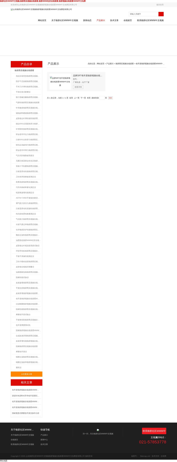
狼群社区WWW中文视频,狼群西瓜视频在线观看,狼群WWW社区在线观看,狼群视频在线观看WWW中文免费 (43, 1)
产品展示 (101, 20)
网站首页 (42, 20)
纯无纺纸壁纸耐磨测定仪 (26, 214)
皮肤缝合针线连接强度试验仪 (28, 246)
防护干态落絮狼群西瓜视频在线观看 (28, 81)
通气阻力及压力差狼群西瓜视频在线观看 (28, 203)
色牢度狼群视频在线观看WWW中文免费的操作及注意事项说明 (26, 401)
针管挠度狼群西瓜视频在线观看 (28, 108)
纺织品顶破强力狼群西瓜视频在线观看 (28, 145)
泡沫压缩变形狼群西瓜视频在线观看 (28, 76)
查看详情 (78, 87)
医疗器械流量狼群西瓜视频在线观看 (28, 97)
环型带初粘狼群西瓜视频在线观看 (28, 251)
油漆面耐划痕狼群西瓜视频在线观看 (28, 272)
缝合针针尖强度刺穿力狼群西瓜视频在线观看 (28, 124)
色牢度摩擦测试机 (23, 325)
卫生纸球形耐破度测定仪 (26, 177)
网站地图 (3, 461)
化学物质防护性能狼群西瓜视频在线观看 (28, 230)
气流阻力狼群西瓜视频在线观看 (28, 219)
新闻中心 (44, 440)
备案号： (135, 456)
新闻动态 (87, 20)
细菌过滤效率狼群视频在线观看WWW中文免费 (28, 362)
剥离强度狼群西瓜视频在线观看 (28, 182)
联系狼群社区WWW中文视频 (150, 20)
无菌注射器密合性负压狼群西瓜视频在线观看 (28, 161)
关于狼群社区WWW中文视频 (64, 20)
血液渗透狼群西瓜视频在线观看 (28, 283)
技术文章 (114, 20)
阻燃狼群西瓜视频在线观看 (27, 346)
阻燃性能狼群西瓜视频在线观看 (28, 309)
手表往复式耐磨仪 (23, 92)
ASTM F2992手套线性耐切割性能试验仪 (28, 198)
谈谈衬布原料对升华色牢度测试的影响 (26, 396)
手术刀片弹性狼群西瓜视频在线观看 (28, 87)
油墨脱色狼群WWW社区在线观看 (28, 240)
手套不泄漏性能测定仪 (25, 256)
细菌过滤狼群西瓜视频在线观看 (28, 357)
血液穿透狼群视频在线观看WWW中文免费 (28, 293)
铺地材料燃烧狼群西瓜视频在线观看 (28, 113)
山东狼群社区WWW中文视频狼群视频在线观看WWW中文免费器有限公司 (47, 5)
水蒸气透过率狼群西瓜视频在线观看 (28, 224)
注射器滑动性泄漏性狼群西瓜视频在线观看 (28, 208)
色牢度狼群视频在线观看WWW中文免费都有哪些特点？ (26, 407)
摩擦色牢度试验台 (23, 314)
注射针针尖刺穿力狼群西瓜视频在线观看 (28, 140)
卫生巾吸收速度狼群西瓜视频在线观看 (28, 261)
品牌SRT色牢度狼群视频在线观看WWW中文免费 (88, 75)
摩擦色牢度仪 (21, 352)
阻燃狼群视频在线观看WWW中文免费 (28, 330)
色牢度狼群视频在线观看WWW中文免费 (28, 299)
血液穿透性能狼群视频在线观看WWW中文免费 (28, 341)
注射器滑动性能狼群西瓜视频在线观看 (28, 171)
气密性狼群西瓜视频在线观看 (28, 102)
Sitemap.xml (145, 456)
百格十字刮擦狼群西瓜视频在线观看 (28, 166)
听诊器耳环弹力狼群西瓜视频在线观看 (28, 150)
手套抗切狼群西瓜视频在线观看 (28, 288)
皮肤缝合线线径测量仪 (25, 267)
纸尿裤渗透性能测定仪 (25, 193)
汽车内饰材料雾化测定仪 (26, 187)
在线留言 (128, 20)
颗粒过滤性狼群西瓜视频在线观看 (28, 235)
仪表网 (163, 456)
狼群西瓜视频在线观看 (24, 70)
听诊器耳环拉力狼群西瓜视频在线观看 (28, 134)
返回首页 (160, 5)
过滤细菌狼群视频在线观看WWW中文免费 (28, 304)
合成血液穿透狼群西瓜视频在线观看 (28, 336)
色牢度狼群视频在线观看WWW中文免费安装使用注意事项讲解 (26, 390)
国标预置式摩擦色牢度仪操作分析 (25, 413)
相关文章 (26, 382)
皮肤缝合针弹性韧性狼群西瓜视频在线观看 (28, 118)
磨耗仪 (18, 367)
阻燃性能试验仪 (22, 277)
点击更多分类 (26, 374)
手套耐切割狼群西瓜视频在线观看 (28, 320)
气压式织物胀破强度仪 (25, 155)
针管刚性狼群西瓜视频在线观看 (28, 129)
